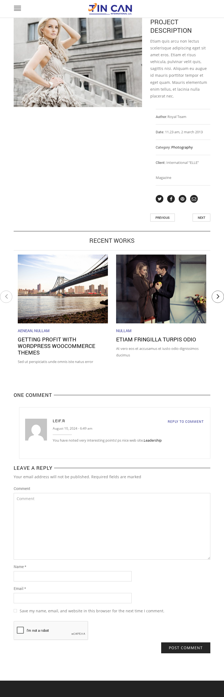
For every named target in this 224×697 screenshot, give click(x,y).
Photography (182, 147)
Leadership (153, 440)
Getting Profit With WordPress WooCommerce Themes (56, 346)
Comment (22, 488)
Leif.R (59, 420)
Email (20, 588)
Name (20, 566)
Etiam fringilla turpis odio (156, 339)
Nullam (41, 330)
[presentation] (6, 297)
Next (201, 217)
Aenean (25, 330)
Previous (162, 217)
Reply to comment (186, 422)
